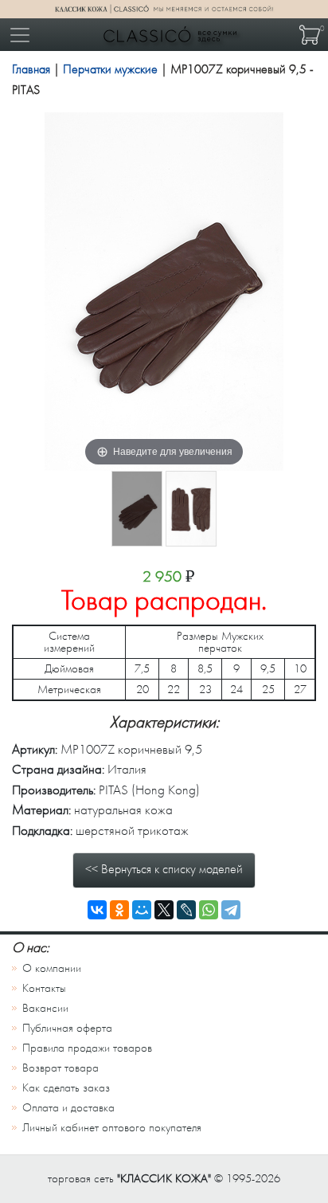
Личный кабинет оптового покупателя (111, 1127)
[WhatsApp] (208, 909)
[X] (164, 909)
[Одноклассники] (119, 909)
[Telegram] (230, 909)
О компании (51, 968)
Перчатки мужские (110, 69)
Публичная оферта (67, 1028)
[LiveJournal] (186, 909)
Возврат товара (60, 1068)
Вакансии (45, 1008)
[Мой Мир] (141, 909)
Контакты (44, 988)
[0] (309, 34)
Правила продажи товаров (87, 1048)
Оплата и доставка (68, 1108)
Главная (31, 69)
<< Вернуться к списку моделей (164, 869)
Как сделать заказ (66, 1088)
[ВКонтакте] (97, 909)
